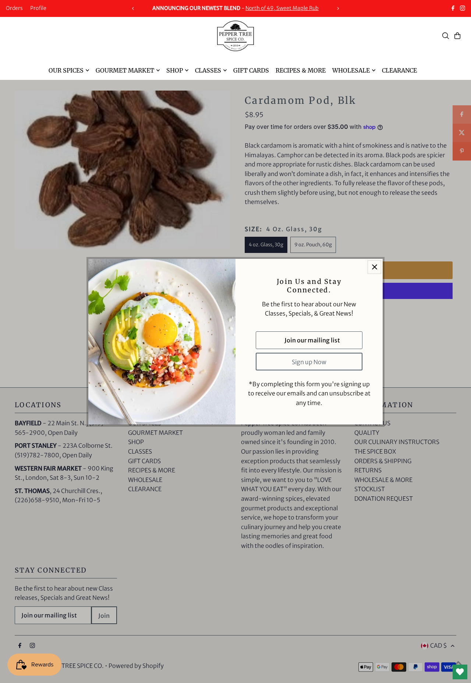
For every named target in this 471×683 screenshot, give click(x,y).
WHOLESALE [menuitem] (351, 70)
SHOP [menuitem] (174, 70)
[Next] (337, 8)
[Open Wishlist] (460, 672)
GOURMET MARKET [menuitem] (125, 70)
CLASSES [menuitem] (208, 70)
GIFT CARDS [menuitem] (251, 70)
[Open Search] (445, 35)
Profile (38, 8)
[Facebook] (452, 9)
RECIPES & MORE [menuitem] (301, 70)
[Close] (374, 267)
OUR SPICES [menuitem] (66, 70)
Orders (14, 8)
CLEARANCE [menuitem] (399, 70)
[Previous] (133, 8)
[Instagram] (462, 9)
